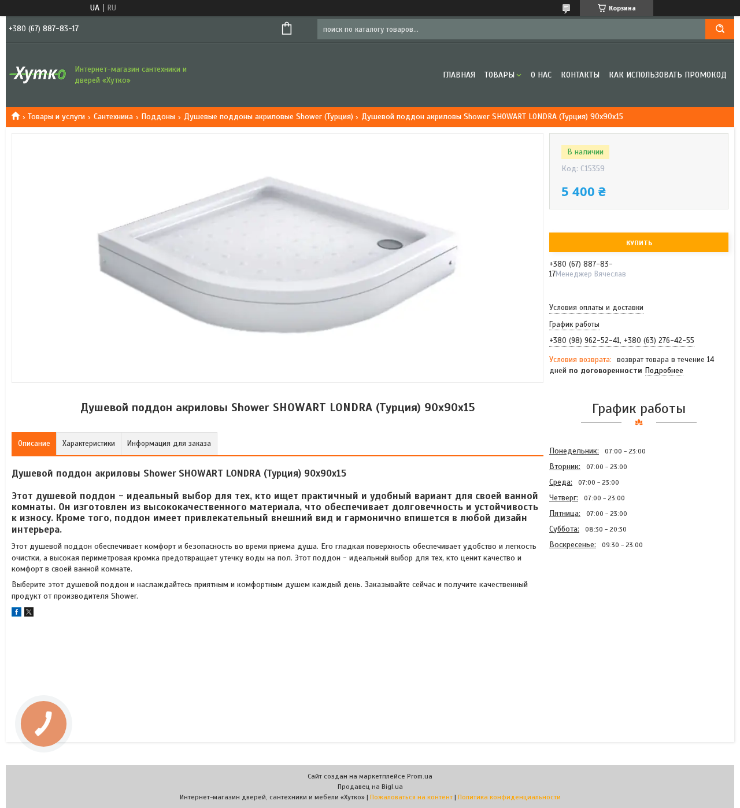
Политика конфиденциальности (509, 797)
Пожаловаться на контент (411, 797)
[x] (29, 614)
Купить (639, 243)
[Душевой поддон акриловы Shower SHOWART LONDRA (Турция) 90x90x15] (590, 614)
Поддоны (158, 116)
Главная (459, 75)
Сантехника (113, 116)
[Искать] (719, 29)
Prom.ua (419, 776)
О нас (541, 75)
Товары (499, 75)
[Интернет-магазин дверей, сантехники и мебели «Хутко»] (37, 75)
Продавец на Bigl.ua (370, 787)
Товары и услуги (56, 116)
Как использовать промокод (668, 75)
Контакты (580, 75)
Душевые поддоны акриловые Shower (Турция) (268, 116)
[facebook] (16, 614)
